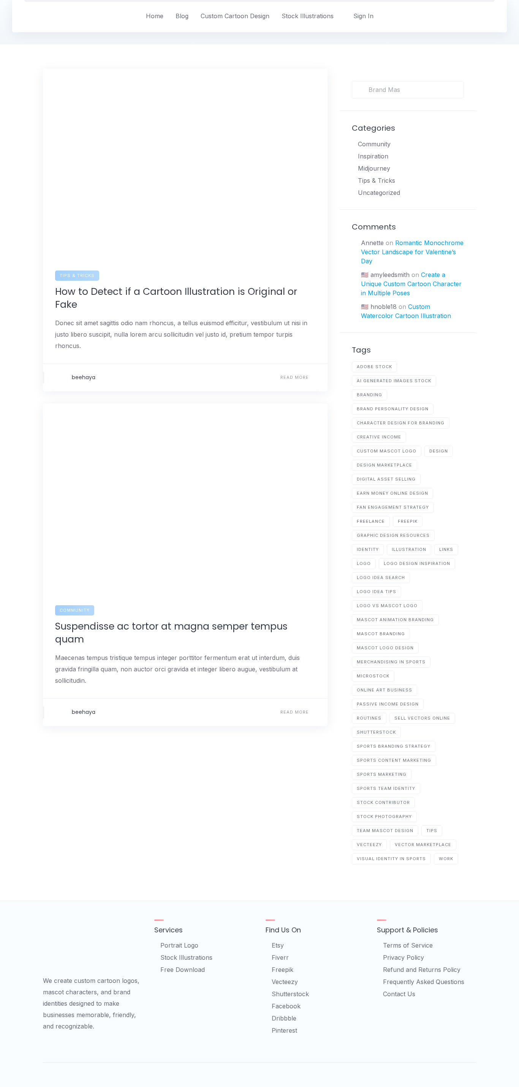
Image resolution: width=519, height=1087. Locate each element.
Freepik (282, 969)
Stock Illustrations (308, 16)
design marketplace (384, 465)
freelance (371, 521)
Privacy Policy (403, 957)
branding (369, 394)
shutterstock (376, 732)
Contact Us (399, 994)
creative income (379, 437)
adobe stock (374, 366)
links (446, 549)
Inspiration (373, 156)
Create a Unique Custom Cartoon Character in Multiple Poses (411, 284)
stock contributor (383, 802)
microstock (373, 676)
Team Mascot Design (385, 830)
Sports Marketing (382, 774)
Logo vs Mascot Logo (387, 605)
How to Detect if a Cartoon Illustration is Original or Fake (176, 298)
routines (369, 718)
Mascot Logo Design (385, 647)
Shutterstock (290, 994)
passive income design (388, 704)
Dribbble (284, 1018)
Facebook (286, 1006)
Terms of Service (408, 945)
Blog (182, 16)
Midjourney (374, 168)
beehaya (83, 377)
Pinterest (284, 1030)
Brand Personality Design (393, 408)
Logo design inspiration (417, 563)
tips (431, 830)
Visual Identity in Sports (391, 858)
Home (154, 16)
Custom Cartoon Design (235, 16)
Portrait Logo (179, 945)
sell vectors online (422, 718)
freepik (408, 521)
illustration (409, 549)
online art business (384, 690)
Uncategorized (379, 192)
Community (75, 610)
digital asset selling (386, 479)
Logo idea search (381, 577)
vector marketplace (423, 844)
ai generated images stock (394, 380)
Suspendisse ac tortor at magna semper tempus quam (171, 633)
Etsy (278, 945)
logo (364, 563)
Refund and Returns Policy (421, 969)
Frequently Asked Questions (423, 982)
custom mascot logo (386, 451)
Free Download (182, 969)
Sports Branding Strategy (393, 746)
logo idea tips (376, 591)
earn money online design (392, 493)
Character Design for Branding (401, 423)
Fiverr (280, 957)
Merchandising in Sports (391, 662)
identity (368, 549)
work (446, 858)
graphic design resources (393, 535)
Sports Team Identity (386, 788)
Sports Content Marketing (394, 760)
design (438, 451)
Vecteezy (285, 982)
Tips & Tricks (77, 275)
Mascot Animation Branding (395, 619)
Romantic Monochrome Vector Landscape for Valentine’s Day (412, 252)
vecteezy (369, 844)
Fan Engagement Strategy (393, 507)
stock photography (384, 816)
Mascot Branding (381, 633)
